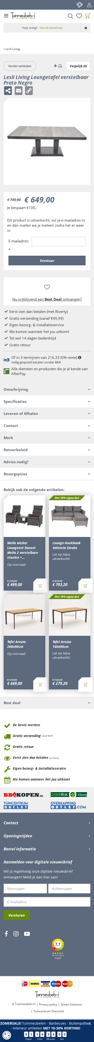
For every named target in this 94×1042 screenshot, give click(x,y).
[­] (6, 948)
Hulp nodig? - (42, 27)
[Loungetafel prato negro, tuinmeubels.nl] (47, 141)
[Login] (89, 4)
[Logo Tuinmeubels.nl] (23, 15)
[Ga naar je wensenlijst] (79, 16)
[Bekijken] (88, 16)
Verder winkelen (19, 66)
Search (70, 16)
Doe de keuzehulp (51, 27)
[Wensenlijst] (79, 16)
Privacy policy (48, 1004)
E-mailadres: (18, 245)
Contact (79, 4)
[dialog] (6, 1035)
